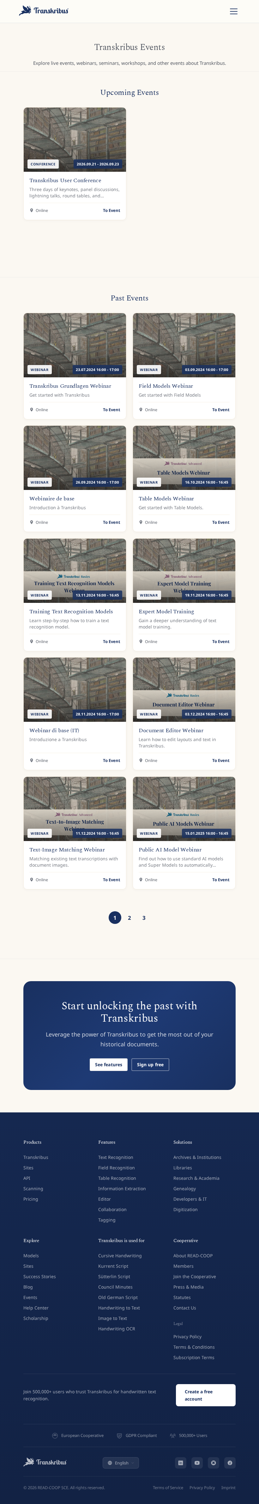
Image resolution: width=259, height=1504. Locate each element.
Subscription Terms (193, 1357)
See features (109, 1064)
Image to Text (112, 1318)
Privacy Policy (187, 1337)
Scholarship (35, 1318)
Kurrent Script (113, 1266)
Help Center (36, 1308)
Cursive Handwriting (120, 1256)
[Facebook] (230, 1463)
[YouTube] (197, 1463)
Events (30, 1297)
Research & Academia (196, 1178)
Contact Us (184, 1308)
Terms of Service (168, 1487)
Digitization (185, 1209)
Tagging (107, 1220)
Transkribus (35, 1157)
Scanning (33, 1188)
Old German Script (118, 1297)
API (26, 1178)
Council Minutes (115, 1287)
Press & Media (188, 1287)
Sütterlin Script (114, 1276)
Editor (104, 1199)
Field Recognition (116, 1168)
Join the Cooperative (194, 1276)
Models (31, 1256)
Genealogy (184, 1188)
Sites (28, 1168)
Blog (28, 1287)
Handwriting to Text (119, 1308)
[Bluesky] (213, 1463)
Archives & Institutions (197, 1157)
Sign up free (150, 1064)
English (122, 1463)
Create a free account (199, 1395)
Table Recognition (117, 1178)
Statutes (182, 1297)
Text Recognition (115, 1157)
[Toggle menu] (233, 11)
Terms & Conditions (194, 1347)
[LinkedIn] (180, 1463)
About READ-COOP (193, 1256)
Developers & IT (190, 1199)
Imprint (228, 1487)
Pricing (30, 1199)
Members (183, 1266)
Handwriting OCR (116, 1329)
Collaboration (112, 1209)
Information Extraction (122, 1188)
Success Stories (39, 1276)
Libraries (182, 1168)
